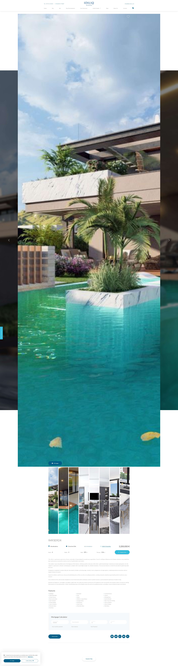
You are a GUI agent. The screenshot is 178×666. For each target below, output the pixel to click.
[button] (9, 240)
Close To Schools (52, 604)
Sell (60, 8)
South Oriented (107, 599)
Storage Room (107, 597)
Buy (53, 8)
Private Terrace (52, 597)
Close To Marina (108, 602)
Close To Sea (79, 604)
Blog (107, 8)
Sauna (78, 597)
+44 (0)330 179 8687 (59, 3)
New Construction (52, 599)
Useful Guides (96, 8)
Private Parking (52, 602)
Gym (77, 595)
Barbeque (50, 593)
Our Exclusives (83, 8)
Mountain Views (52, 605)
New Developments (70, 8)
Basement (78, 593)
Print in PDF (55, 636)
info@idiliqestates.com (129, 3)
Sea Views (51, 607)
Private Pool (79, 602)
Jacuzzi (106, 595)
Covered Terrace (108, 593)
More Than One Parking (109, 600)
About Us (116, 8)
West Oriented (52, 600)
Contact (125, 8)
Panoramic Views (80, 605)
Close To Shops (107, 604)
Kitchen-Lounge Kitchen (81, 599)
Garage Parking (79, 600)
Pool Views (106, 605)
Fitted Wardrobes (52, 595)
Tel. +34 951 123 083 (48, 3)
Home (45, 8)
